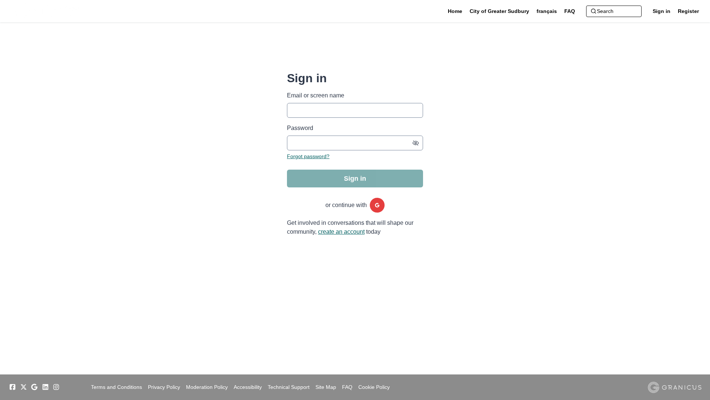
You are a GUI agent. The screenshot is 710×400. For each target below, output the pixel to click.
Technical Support (289, 387)
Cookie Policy (374, 387)
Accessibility (248, 387)
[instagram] (56, 387)
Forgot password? (308, 156)
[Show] (416, 143)
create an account (341, 232)
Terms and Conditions (116, 387)
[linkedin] (45, 387)
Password (300, 128)
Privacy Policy (164, 387)
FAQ (347, 387)
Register (688, 11)
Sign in (661, 11)
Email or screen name (315, 95)
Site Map (325, 387)
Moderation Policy (207, 387)
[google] (377, 205)
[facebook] (12, 387)
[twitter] (23, 387)
